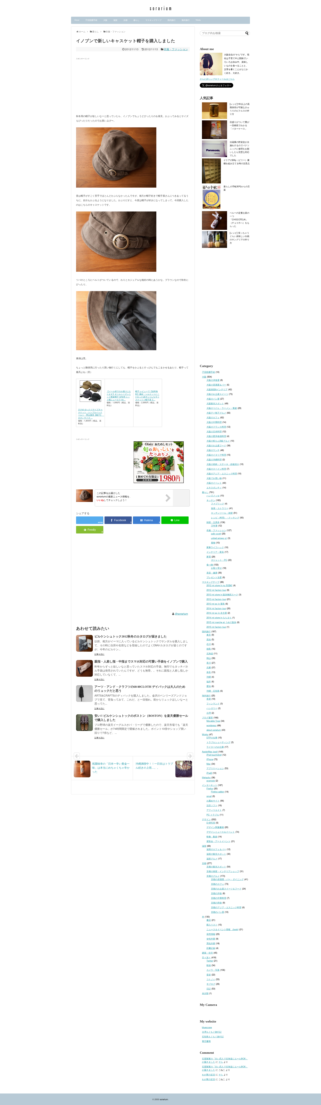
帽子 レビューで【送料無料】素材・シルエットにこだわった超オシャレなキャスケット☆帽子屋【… (147, 395)
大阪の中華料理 (214, 422)
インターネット (209, 785)
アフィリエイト (214, 810)
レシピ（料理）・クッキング (225, 517)
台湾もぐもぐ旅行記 (212, 1031)
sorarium (164, 1099)
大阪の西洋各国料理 (216, 436)
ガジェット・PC (219, 560)
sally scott (216, 533)
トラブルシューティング (218, 742)
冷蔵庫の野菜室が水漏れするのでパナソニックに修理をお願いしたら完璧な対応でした (239, 148)
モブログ (210, 983)
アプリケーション (215, 768)
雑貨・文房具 (213, 522)
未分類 (205, 993)
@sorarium (181, 614)
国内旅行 (172, 20)
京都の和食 (216, 902)
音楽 (208, 974)
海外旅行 (186, 20)
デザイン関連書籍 (215, 827)
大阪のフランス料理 (216, 426)
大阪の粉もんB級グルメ (218, 440)
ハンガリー (211, 708)
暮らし (136, 20)
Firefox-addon (217, 791)
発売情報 (210, 934)
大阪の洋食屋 (213, 380)
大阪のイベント (214, 482)
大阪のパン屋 (213, 398)
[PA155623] (116, 270)
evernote (210, 780)
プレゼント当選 (214, 577)
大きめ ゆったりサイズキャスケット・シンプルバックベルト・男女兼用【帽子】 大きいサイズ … (91, 413)
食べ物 (209, 564)
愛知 (208, 686)
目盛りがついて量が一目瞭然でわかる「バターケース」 (239, 125)
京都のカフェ (217, 884)
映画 (208, 965)
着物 (213, 542)
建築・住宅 (207, 952)
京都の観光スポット (216, 866)
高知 (208, 639)
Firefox (209, 788)
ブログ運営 (207, 717)
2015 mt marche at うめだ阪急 (221, 622)
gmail (209, 796)
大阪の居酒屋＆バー (216, 384)
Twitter (209, 960)
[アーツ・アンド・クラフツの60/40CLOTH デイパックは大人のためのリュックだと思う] (84, 693)
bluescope (207, 1027)
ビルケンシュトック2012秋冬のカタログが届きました (130, 636)
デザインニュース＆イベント (220, 831)
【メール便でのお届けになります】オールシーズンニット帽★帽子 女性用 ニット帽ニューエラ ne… (119, 395)
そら (221, 1061)
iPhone (209, 759)
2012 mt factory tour (216, 590)
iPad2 (209, 773)
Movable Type (213, 720)
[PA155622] (116, 186)
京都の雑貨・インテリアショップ (222, 871)
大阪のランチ (213, 450)
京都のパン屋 (217, 912)
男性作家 (210, 943)
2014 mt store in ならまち (219, 617)
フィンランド (213, 703)
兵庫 (208, 667)
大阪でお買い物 (214, 478)
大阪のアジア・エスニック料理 (221, 473)
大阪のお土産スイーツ (217, 394)
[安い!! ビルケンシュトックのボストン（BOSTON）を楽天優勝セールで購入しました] (84, 722)
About (76, 20)
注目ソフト (211, 805)
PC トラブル (212, 814)
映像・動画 (211, 836)
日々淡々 (206, 957)
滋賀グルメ (211, 858)
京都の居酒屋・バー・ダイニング (227, 879)
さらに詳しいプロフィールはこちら (217, 78)
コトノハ (210, 979)
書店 (208, 920)
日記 (208, 988)
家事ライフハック (215, 547)
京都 (125, 20)
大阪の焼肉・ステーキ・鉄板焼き (222, 464)
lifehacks (206, 777)
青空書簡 (206, 1041)
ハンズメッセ (213, 495)
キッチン (210, 500)
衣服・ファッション (176, 49)
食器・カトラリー (219, 508)
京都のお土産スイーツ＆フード (226, 888)
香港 (208, 698)
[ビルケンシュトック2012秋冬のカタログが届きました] (84, 643)
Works (198, 20)
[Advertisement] (104, 84)
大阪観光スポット (215, 403)
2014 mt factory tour (216, 608)
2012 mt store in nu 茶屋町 (219, 585)
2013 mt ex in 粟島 (215, 603)
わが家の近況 (208, 1074)
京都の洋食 (216, 893)
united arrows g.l (219, 538)
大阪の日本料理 (214, 431)
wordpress (211, 725)
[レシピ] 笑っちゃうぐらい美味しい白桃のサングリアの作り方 (239, 237)
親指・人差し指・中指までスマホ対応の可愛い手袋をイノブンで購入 (141, 661)
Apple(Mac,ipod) (210, 751)
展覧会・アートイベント (218, 841)
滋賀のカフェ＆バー (216, 849)
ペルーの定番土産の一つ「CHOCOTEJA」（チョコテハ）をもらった (239, 219)
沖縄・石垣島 (213, 690)
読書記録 (210, 948)
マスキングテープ (153, 20)
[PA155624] (116, 349)
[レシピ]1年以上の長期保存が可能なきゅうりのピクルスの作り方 (240, 109)
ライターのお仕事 (215, 746)
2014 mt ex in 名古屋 (216, 612)
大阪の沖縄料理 (214, 459)
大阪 (105, 20)
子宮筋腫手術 (91, 20)
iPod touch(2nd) (214, 754)
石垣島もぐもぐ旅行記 (213, 1036)
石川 (208, 644)
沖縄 (208, 676)
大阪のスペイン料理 (216, 468)
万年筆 (214, 525)
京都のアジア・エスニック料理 (226, 907)
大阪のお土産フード (216, 445)
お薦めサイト (213, 800)
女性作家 (210, 938)
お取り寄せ (216, 568)
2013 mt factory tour (216, 599)
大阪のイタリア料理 (216, 454)
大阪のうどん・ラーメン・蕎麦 (221, 408)
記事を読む (99, 654)
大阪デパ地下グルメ (216, 412)
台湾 (208, 712)
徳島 (208, 648)
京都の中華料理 (218, 898)
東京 (208, 634)
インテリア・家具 (215, 552)
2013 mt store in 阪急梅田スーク (222, 594)
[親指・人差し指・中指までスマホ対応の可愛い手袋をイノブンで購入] (84, 668)
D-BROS (210, 822)
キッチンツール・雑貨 (222, 512)
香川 (208, 662)
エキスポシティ (214, 487)
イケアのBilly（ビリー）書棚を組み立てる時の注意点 (237, 161)
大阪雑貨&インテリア (217, 389)
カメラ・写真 (213, 969)
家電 (208, 556)
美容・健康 (211, 572)
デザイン (206, 819)
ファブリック (217, 503)
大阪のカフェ (213, 417)
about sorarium (213, 729)
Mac (208, 763)
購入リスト (211, 924)
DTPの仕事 (211, 737)
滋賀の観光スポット (216, 853)
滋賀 (115, 20)
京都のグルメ (213, 875)
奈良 (208, 672)
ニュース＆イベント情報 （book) (222, 929)
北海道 (209, 653)
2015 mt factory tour (216, 626)
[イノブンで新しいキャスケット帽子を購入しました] (146, 520)
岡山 (208, 658)
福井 (208, 681)
